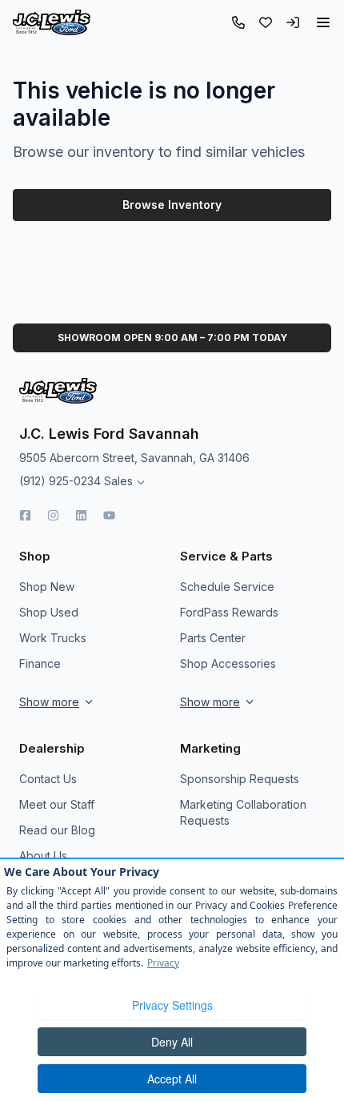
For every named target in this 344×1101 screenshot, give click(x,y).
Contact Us (48, 779)
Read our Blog (57, 830)
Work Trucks (52, 638)
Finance (40, 663)
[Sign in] (293, 22)
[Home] (51, 22)
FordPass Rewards (229, 612)
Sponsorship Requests (239, 779)
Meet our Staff (56, 804)
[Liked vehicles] (265, 22)
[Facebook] (25, 515)
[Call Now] (238, 22)
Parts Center (213, 638)
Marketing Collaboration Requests (243, 812)
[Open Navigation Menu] (323, 22)
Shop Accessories (228, 663)
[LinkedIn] (81, 515)
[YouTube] (109, 515)
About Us (43, 855)
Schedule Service (227, 586)
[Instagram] (53, 515)
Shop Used (48, 612)
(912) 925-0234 (60, 481)
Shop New (46, 586)
